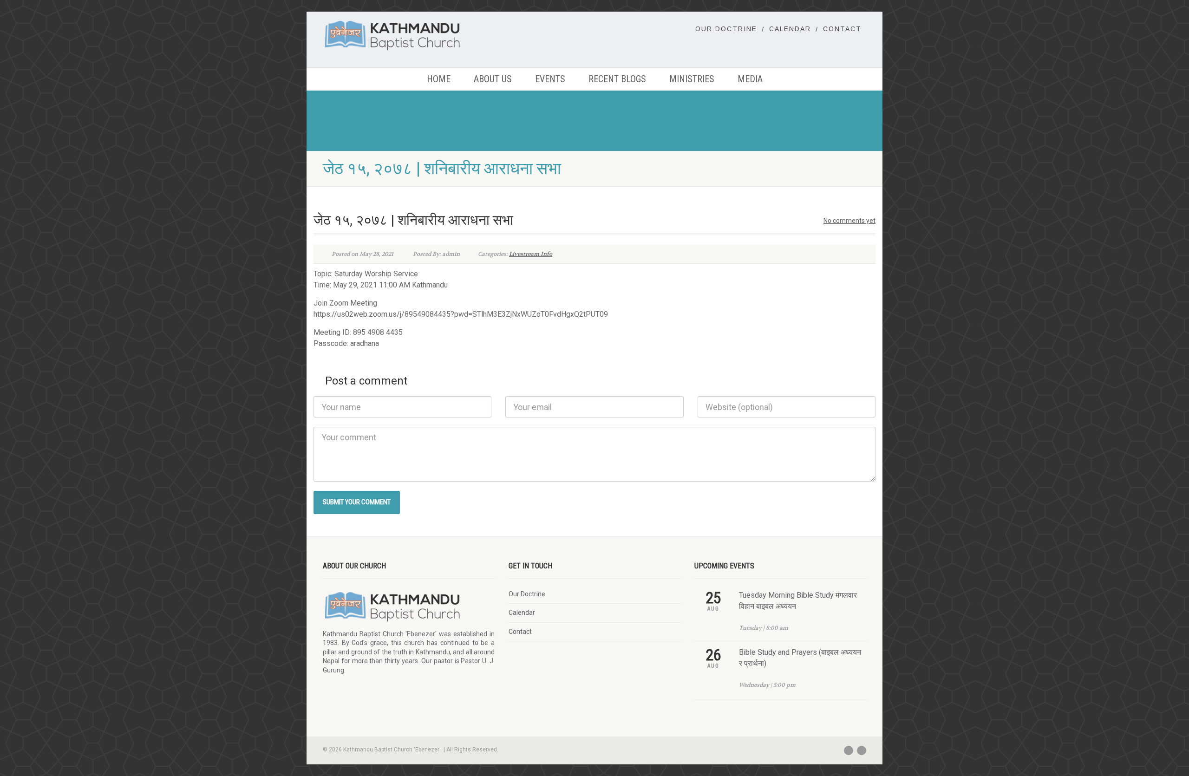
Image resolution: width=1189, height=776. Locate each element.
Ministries (691, 79)
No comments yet (849, 220)
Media (750, 79)
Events (550, 79)
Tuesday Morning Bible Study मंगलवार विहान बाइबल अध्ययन (798, 601)
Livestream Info (530, 254)
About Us (493, 79)
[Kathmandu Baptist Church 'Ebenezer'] (409, 35)
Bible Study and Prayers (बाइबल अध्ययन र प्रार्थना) (800, 658)
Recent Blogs (617, 79)
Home (439, 79)
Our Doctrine (726, 29)
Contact (842, 29)
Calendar (790, 29)
